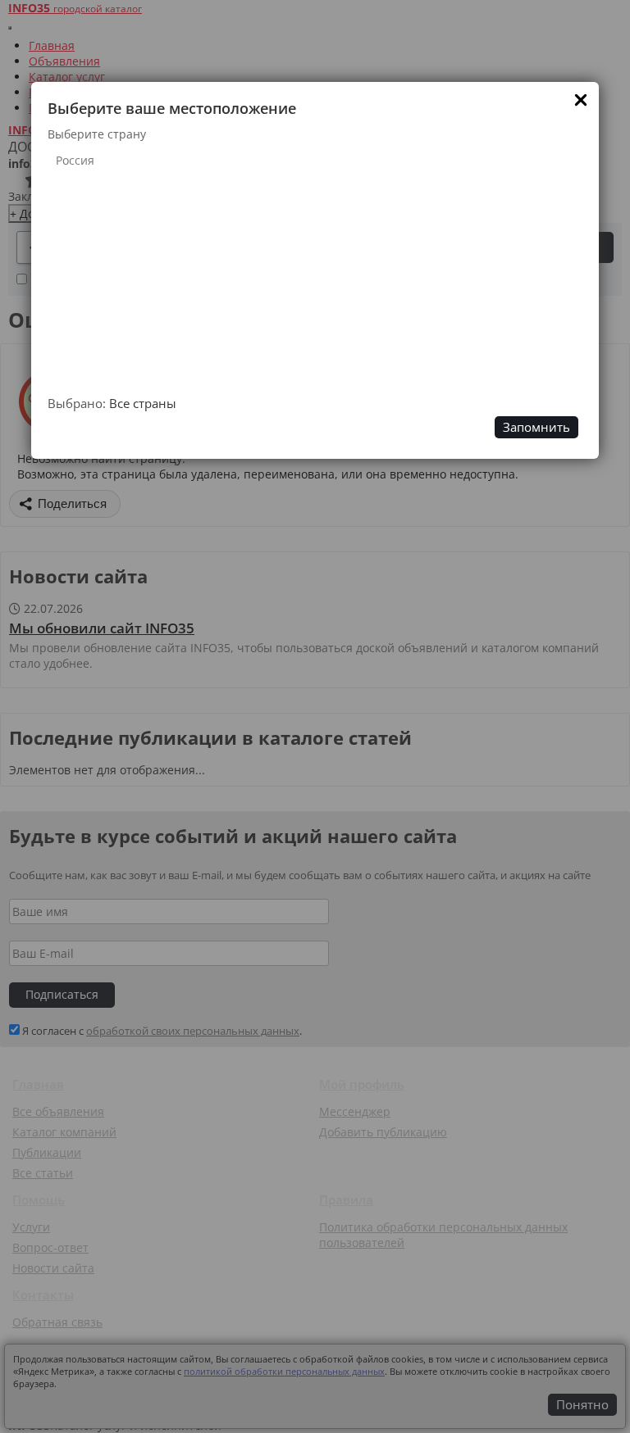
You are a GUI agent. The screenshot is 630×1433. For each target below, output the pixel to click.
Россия (75, 160)
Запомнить (536, 427)
